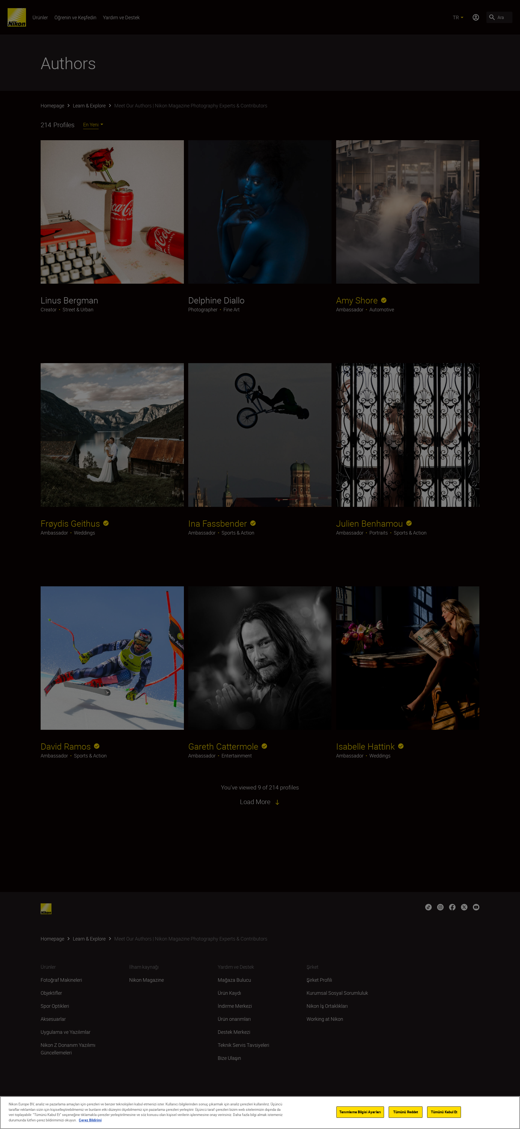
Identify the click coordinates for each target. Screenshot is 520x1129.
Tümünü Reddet (405, 1111)
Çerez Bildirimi (90, 1119)
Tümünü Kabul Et (444, 1111)
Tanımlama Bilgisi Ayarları (360, 1111)
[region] (260, 1112)
